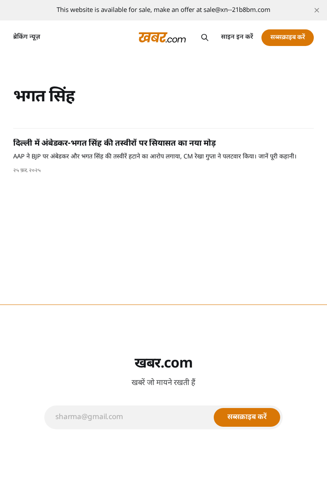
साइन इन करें (237, 37)
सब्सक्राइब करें (287, 38)
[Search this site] (205, 37)
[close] (317, 10)
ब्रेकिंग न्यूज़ (26, 37)
